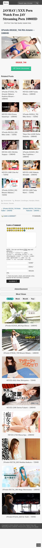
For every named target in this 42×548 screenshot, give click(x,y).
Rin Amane (4, 203)
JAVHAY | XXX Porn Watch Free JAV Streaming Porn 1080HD (20, 14)
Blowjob (17, 200)
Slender (11, 203)
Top (39, 545)
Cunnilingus (24, 200)
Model (37, 200)
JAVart (36, 527)
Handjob (32, 200)
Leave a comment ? (10, 216)
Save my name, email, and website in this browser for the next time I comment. (20, 276)
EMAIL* (31, 267)
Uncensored (7, 200)
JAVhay (28, 527)
